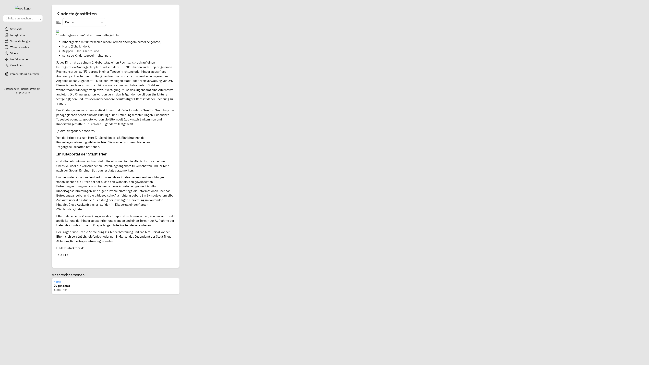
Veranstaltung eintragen (25, 74)
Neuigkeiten (17, 35)
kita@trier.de (76, 248)
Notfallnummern (20, 59)
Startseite (16, 29)
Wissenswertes (19, 47)
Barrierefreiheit (30, 88)
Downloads (17, 65)
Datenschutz (11, 88)
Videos (14, 53)
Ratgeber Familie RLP (81, 131)
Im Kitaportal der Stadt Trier (81, 154)
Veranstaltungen (20, 41)
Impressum (23, 92)
